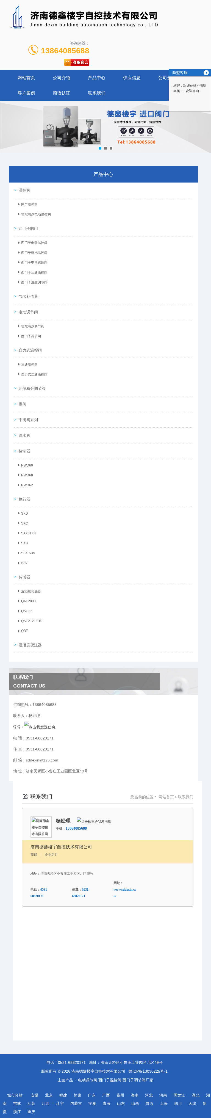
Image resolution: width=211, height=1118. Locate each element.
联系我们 (97, 93)
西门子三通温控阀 (34, 272)
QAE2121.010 (31, 621)
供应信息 (132, 77)
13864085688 (65, 50)
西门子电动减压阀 (34, 262)
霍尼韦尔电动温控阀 (36, 214)
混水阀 (24, 435)
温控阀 (24, 190)
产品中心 (97, 77)
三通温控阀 (29, 364)
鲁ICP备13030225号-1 (148, 1071)
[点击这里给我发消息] (94, 821)
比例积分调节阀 (32, 388)
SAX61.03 (28, 533)
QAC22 (26, 611)
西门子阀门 (28, 228)
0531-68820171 (72, 1062)
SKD (24, 513)
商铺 (33, 855)
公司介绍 (61, 77)
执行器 (24, 499)
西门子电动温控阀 (34, 243)
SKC (24, 523)
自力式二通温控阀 (34, 374)
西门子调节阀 (31, 336)
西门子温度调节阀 (34, 282)
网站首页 (26, 77)
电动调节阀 (28, 312)
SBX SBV (28, 553)
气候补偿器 (28, 296)
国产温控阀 (29, 204)
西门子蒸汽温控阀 (34, 253)
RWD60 (27, 465)
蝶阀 (22, 404)
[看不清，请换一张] (105, 1011)
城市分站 (15, 1095)
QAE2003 (28, 601)
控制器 (24, 451)
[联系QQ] (39, 726)
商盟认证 (61, 93)
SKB (24, 543)
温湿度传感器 (31, 591)
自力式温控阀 (30, 350)
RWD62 (27, 485)
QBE (24, 631)
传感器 (24, 577)
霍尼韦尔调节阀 (32, 326)
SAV (24, 563)
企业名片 (51, 855)
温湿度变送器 (30, 645)
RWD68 (27, 475)
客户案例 (26, 93)
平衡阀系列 (28, 420)
